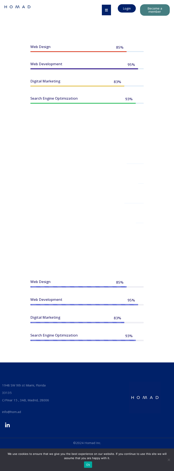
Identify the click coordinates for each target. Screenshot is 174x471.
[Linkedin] (7, 425)
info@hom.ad (11, 412)
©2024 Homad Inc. (87, 443)
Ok (88, 464)
